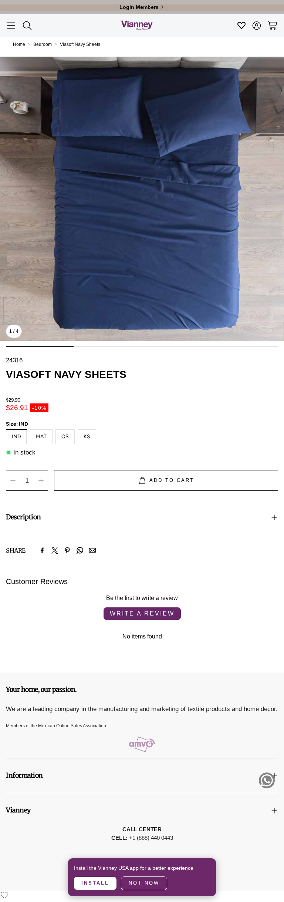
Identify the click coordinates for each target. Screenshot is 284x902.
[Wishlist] (4, 895)
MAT (41, 436)
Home (19, 44)
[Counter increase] (41, 480)
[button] (11, 25)
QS (65, 436)
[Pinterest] (67, 550)
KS (87, 436)
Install (95, 883)
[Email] (92, 550)
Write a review (142, 613)
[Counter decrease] (13, 480)
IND (16, 436)
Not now (144, 883)
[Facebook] (42, 550)
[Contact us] (267, 780)
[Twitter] (54, 550)
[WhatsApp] (80, 550)
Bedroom (42, 44)
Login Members (139, 7)
